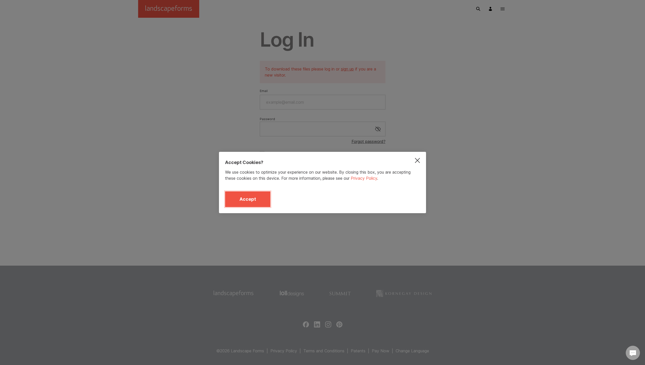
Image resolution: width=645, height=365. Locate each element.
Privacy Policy (364, 178)
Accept (247, 199)
